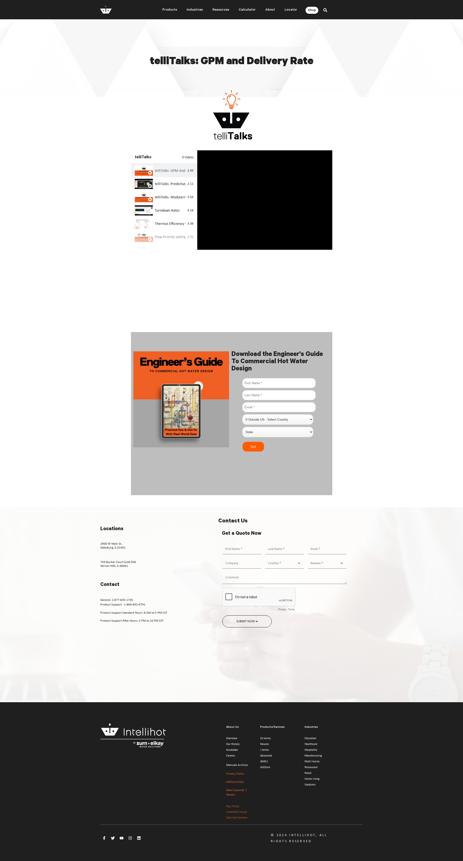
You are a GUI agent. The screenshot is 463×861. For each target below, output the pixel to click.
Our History (232, 744)
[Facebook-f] (104, 838)
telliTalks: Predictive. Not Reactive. (170, 183)
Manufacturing (313, 755)
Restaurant (311, 767)
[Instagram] (130, 838)
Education (310, 738)
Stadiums (310, 784)
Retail (308, 773)
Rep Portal (232, 806)
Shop (312, 11)
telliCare (265, 767)
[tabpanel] (264, 200)
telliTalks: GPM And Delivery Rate (170, 170)
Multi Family (312, 761)
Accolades (232, 749)
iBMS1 (264, 761)
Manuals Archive (237, 765)
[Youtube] (121, 838)
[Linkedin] (139, 838)
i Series (264, 749)
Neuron (264, 744)
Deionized (266, 755)
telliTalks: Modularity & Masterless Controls (170, 197)
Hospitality (311, 749)
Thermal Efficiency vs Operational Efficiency (170, 223)
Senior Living (312, 778)
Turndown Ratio (167, 210)
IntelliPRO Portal (236, 812)
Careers (230, 755)
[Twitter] (113, 838)
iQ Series (265, 738)
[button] (325, 10)
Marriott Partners (237, 817)
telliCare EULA (235, 782)
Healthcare (311, 744)
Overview (231, 738)
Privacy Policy (235, 773)
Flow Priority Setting (170, 237)
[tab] (164, 170)
